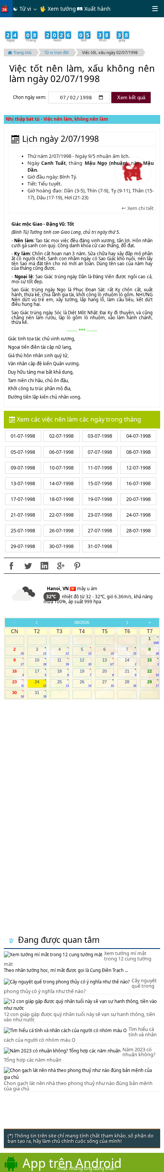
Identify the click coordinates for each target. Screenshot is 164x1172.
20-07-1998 (138, 499)
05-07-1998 (23, 452)
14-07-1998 (61, 483)
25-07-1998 (23, 530)
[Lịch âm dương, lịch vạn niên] (6, 8)
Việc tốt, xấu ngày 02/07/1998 (110, 52)
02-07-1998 (61, 436)
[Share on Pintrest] (77, 565)
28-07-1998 (138, 530)
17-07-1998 (23, 499)
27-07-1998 (100, 530)
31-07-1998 (100, 546)
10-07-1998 (61, 468)
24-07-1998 (138, 515)
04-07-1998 (138, 436)
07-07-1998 (100, 452)
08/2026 (81, 622)
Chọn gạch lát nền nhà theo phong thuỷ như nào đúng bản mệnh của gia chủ (78, 1086)
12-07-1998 (138, 468)
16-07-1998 (138, 483)
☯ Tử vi (22, 8)
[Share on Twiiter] (27, 565)
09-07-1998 (23, 468)
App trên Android (72, 1162)
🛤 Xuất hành (94, 8)
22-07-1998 (61, 515)
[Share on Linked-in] (44, 565)
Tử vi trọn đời (56, 52)
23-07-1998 (100, 515)
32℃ (51, 596)
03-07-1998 (100, 436)
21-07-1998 (23, 515)
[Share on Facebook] (11, 565)
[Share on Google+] (60, 565)
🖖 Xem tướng (58, 8)
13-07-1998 (23, 483)
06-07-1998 (61, 452)
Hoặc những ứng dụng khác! (86, 1168)
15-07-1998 (100, 483)
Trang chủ (21, 52)
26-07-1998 (61, 530)
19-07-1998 (100, 499)
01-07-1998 (23, 436)
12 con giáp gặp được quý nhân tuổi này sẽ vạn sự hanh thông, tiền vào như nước (79, 1017)
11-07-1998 (100, 468)
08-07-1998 (138, 452)
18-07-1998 (61, 499)
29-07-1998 (23, 546)
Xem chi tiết (140, 208)
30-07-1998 (61, 546)
